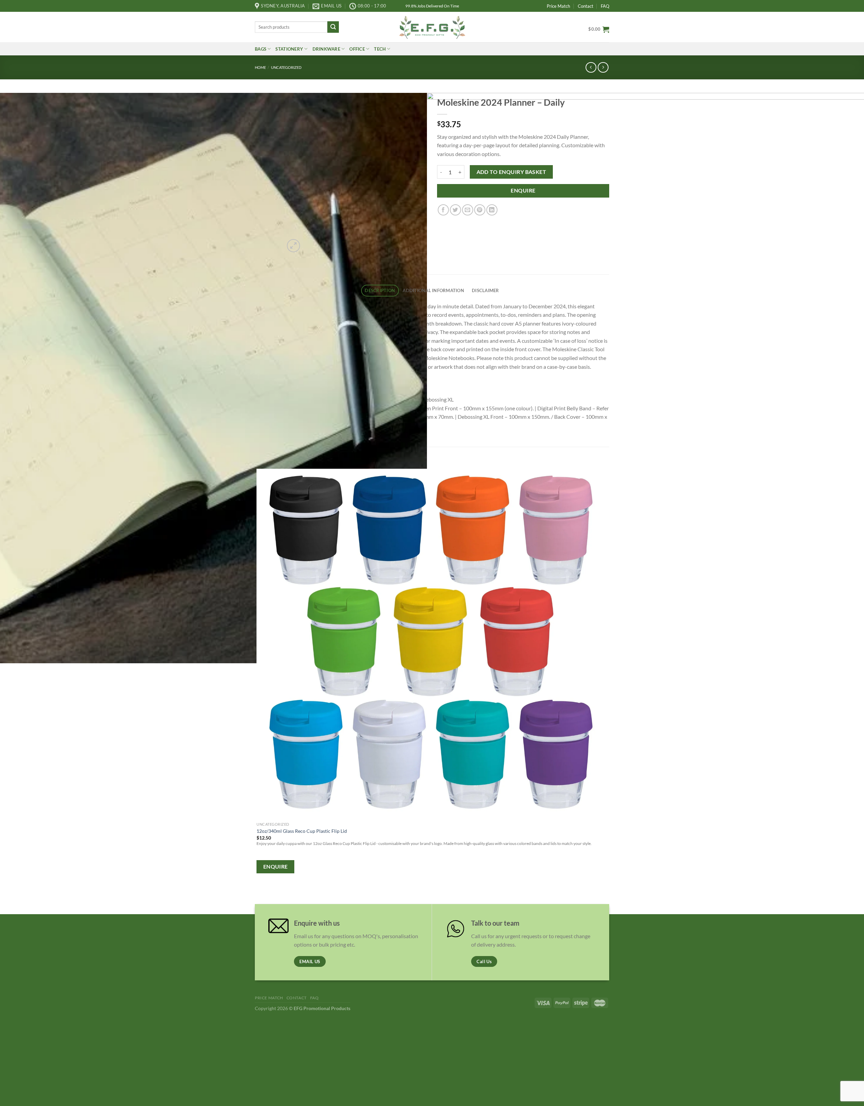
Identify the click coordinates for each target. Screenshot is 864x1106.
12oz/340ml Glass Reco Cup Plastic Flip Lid (301, 831)
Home (260, 67)
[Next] (309, 242)
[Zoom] (293, 245)
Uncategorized (286, 67)
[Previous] (258, 895)
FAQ (605, 6)
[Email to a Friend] (467, 209)
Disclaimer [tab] (485, 290)
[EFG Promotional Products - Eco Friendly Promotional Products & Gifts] (432, 26)
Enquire (523, 190)
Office (357, 49)
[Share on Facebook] (443, 209)
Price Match (558, 6)
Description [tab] (380, 290)
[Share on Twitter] (455, 209)
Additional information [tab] (433, 290)
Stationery (289, 49)
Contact (585, 6)
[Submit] (333, 27)
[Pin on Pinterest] (479, 209)
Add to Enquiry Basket (511, 172)
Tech (380, 49)
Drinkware (326, 49)
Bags (260, 49)
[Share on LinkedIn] (491, 209)
